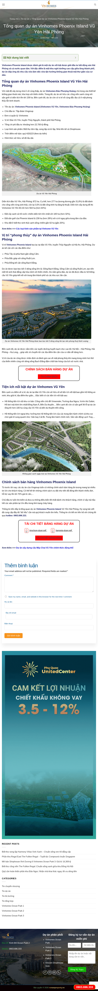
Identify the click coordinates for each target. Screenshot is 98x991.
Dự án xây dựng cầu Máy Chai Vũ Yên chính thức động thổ (44, 548)
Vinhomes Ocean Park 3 (13, 916)
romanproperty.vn (57, 988)
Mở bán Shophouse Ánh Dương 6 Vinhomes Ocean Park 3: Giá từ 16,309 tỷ (36, 862)
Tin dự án (25, 19)
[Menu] (3, 4)
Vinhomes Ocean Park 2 (13, 911)
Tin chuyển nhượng (11, 886)
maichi (55, 38)
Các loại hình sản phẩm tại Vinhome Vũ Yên (37, 229)
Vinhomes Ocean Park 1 (13, 906)
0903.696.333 (15, 949)
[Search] (95, 4)
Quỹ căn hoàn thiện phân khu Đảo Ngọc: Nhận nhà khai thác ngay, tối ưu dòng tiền (39, 871)
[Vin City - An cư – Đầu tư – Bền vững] (49, 4)
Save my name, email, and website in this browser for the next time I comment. (40, 597)
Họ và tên (8, 602)
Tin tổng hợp (7, 901)
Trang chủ (14, 19)
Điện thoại (8, 624)
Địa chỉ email (11, 613)
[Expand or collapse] (75, 58)
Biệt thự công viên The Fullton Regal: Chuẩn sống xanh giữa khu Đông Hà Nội (37, 866)
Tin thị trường (8, 896)
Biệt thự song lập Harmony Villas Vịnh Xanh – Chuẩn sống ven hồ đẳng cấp (36, 852)
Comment (9, 575)
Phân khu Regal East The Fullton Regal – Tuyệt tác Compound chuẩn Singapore (38, 857)
